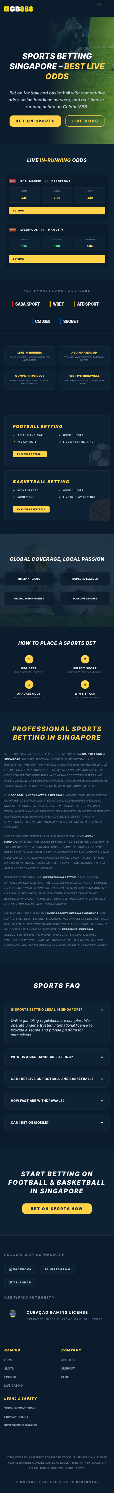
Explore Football (29, 454)
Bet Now (19, 210)
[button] (99, 4)
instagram (57, 1269)
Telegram (20, 1282)
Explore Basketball (31, 509)
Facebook (20, 1269)
